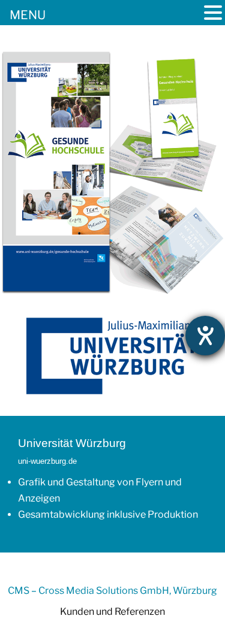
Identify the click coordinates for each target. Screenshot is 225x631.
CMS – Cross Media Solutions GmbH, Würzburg (112, 590)
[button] (213, 13)
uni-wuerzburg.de (47, 461)
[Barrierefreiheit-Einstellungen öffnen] (205, 335)
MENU (28, 15)
